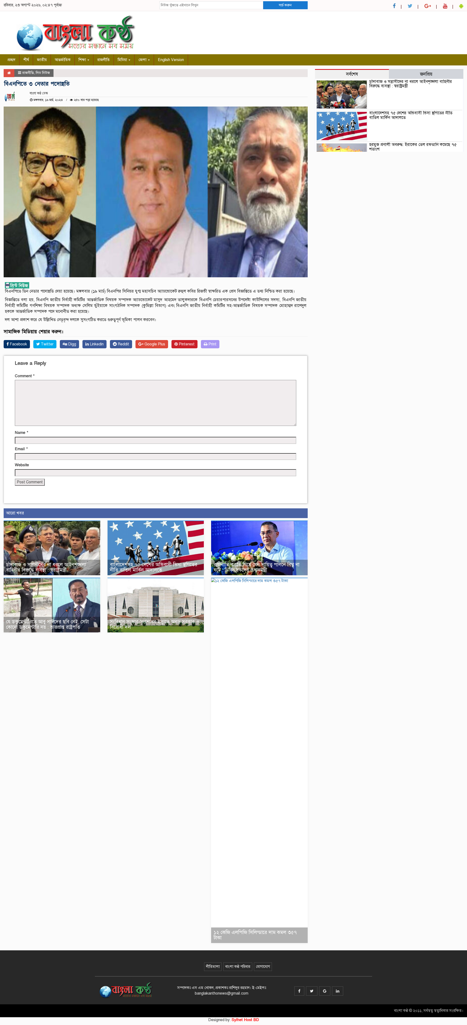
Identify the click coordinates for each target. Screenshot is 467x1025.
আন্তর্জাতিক (63, 59)
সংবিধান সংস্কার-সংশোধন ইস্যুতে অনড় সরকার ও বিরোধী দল (154, 624)
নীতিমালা (213, 966)
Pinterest (186, 344)
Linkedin (96, 344)
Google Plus (154, 344)
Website (22, 465)
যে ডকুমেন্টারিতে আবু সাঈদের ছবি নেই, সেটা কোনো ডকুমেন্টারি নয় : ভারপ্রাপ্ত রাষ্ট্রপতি (47, 624)
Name (21, 432)
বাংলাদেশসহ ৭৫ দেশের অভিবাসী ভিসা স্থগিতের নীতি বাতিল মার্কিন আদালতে (153, 567)
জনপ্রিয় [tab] (426, 74)
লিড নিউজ (43, 73)
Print (211, 344)
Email (21, 449)
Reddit (123, 344)
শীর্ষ (26, 59)
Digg (71, 344)
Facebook (18, 344)
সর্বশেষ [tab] (352, 74)
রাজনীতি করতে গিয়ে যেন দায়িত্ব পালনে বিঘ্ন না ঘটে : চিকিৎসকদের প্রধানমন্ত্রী (256, 567)
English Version (171, 59)
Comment (25, 376)
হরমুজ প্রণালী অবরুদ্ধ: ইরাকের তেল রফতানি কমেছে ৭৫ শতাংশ (413, 147)
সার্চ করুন (285, 5)
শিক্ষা (83, 59)
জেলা (142, 59)
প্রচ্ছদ (11, 59)
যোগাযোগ (263, 966)
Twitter (47, 344)
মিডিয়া (123, 59)
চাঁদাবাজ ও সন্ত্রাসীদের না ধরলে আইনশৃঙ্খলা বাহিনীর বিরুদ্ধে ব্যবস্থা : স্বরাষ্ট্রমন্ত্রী (46, 567)
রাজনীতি (103, 59)
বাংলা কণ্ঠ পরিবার (237, 966)
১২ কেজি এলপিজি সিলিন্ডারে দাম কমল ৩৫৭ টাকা (255, 935)
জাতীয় (42, 59)
